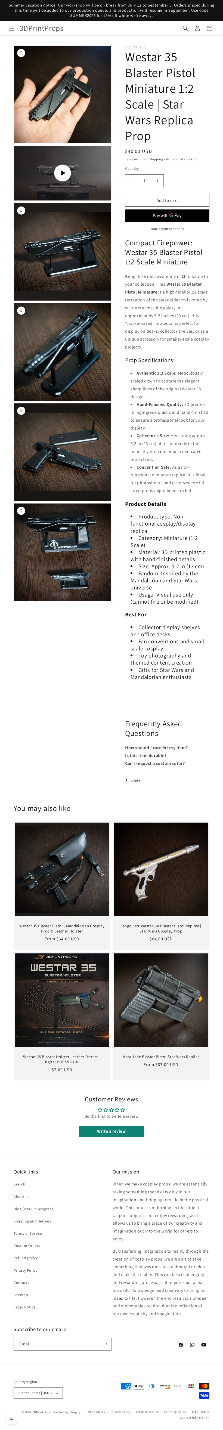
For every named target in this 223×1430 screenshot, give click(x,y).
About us (22, 1196)
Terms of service (147, 1412)
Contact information (194, 1417)
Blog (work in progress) (34, 1208)
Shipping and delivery (33, 1221)
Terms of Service (28, 1233)
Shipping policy (175, 1412)
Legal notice (200, 1412)
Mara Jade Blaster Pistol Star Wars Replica (161, 1056)
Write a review (111, 1131)
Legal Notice (24, 1307)
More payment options (167, 229)
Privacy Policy (25, 1270)
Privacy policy (120, 1412)
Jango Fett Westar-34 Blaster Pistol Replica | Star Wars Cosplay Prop (161, 929)
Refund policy (26, 1257)
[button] (11, 28)
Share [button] (136, 780)
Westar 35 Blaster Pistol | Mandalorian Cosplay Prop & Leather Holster (62, 929)
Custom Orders (27, 1245)
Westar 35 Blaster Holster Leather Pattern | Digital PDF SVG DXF (62, 1059)
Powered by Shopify (66, 1412)
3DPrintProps (42, 1412)
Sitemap (21, 1294)
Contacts (21, 1282)
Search (20, 1184)
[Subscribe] (105, 1344)
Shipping (156, 159)
